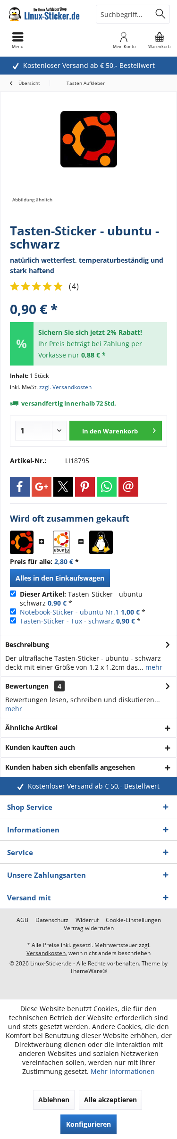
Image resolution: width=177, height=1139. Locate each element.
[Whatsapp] (107, 487)
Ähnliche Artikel (31, 727)
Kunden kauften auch (40, 747)
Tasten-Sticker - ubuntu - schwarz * (83, 598)
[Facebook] (20, 487)
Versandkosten (46, 953)
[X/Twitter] (63, 487)
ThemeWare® (88, 971)
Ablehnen (53, 1099)
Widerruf (87, 920)
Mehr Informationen (123, 1071)
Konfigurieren (88, 1124)
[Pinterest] (85, 487)
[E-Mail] (128, 487)
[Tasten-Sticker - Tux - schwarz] (101, 542)
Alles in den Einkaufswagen (60, 578)
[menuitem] (159, 40)
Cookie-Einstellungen (133, 920)
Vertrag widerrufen (89, 928)
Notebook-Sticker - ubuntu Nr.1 (69, 611)
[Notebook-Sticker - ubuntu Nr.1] (61, 542)
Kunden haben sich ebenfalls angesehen (70, 767)
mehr (152, 667)
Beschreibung (27, 644)
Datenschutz (51, 920)
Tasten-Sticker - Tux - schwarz (67, 620)
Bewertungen (27, 686)
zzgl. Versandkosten (65, 387)
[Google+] (41, 487)
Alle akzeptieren (110, 1099)
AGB (22, 920)
